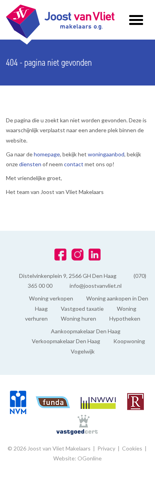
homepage (47, 154)
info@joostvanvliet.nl (96, 285)
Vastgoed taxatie (82, 308)
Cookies (132, 448)
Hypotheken (124, 318)
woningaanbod (106, 154)
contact (74, 164)
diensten (31, 164)
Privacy (106, 448)
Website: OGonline (77, 458)
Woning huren (78, 318)
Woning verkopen (51, 298)
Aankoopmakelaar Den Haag (85, 331)
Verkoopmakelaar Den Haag (66, 341)
